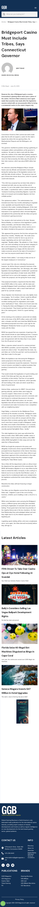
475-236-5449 (9, 853)
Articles (4, 22)
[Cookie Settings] (2, 903)
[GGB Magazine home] (4, 8)
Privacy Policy (19, 899)
